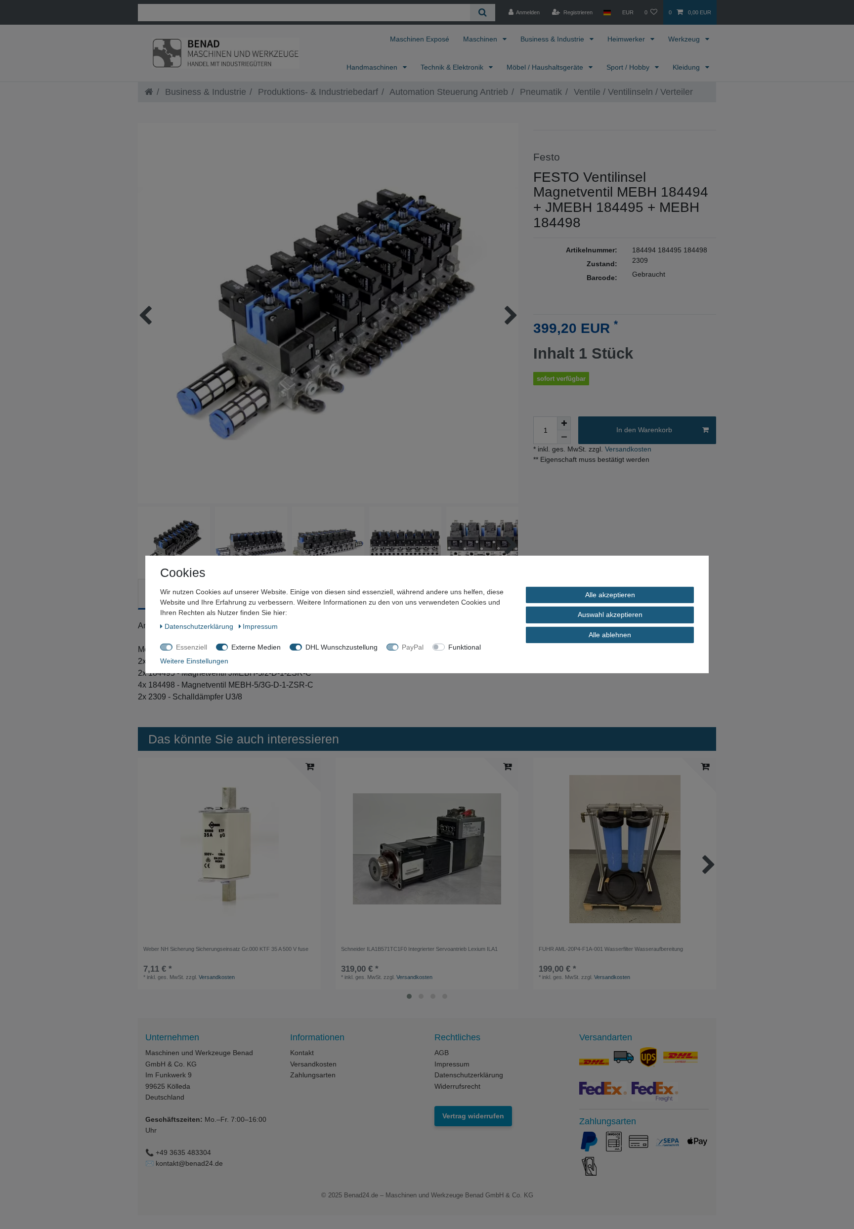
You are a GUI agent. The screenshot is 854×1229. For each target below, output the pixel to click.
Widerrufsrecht (457, 1086)
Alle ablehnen (610, 635)
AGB (441, 1053)
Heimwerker (627, 39)
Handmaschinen (372, 67)
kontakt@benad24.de (189, 1163)
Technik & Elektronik (453, 67)
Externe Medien (256, 647)
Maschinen (481, 39)
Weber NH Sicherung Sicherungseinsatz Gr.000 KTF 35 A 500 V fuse (225, 949)
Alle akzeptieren (610, 595)
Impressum (452, 1064)
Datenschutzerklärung (468, 1075)
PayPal (413, 647)
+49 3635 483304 (183, 1152)
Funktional (464, 647)
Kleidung (687, 67)
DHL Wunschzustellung (341, 647)
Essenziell (191, 647)
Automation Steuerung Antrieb (447, 92)
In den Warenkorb (644, 430)
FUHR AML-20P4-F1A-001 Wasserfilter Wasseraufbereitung (611, 949)
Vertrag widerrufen (473, 1116)
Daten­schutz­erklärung (200, 626)
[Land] (607, 12)
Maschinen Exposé (419, 39)
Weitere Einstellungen (194, 661)
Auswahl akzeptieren (610, 614)
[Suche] (482, 12)
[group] (427, 849)
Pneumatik (539, 92)
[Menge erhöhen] (564, 423)
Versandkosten (627, 449)
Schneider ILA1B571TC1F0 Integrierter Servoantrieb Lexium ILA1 (419, 949)
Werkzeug (685, 39)
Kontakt (302, 1053)
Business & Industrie (553, 39)
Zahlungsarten (313, 1075)
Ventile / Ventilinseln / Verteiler (632, 92)
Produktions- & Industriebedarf (317, 92)
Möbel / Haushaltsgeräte (546, 67)
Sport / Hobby (628, 67)
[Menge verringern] (564, 437)
